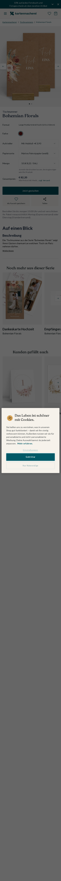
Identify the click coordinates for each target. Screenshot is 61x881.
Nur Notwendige (30, 465)
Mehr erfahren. (25, 443)
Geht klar (30, 457)
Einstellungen (30, 450)
